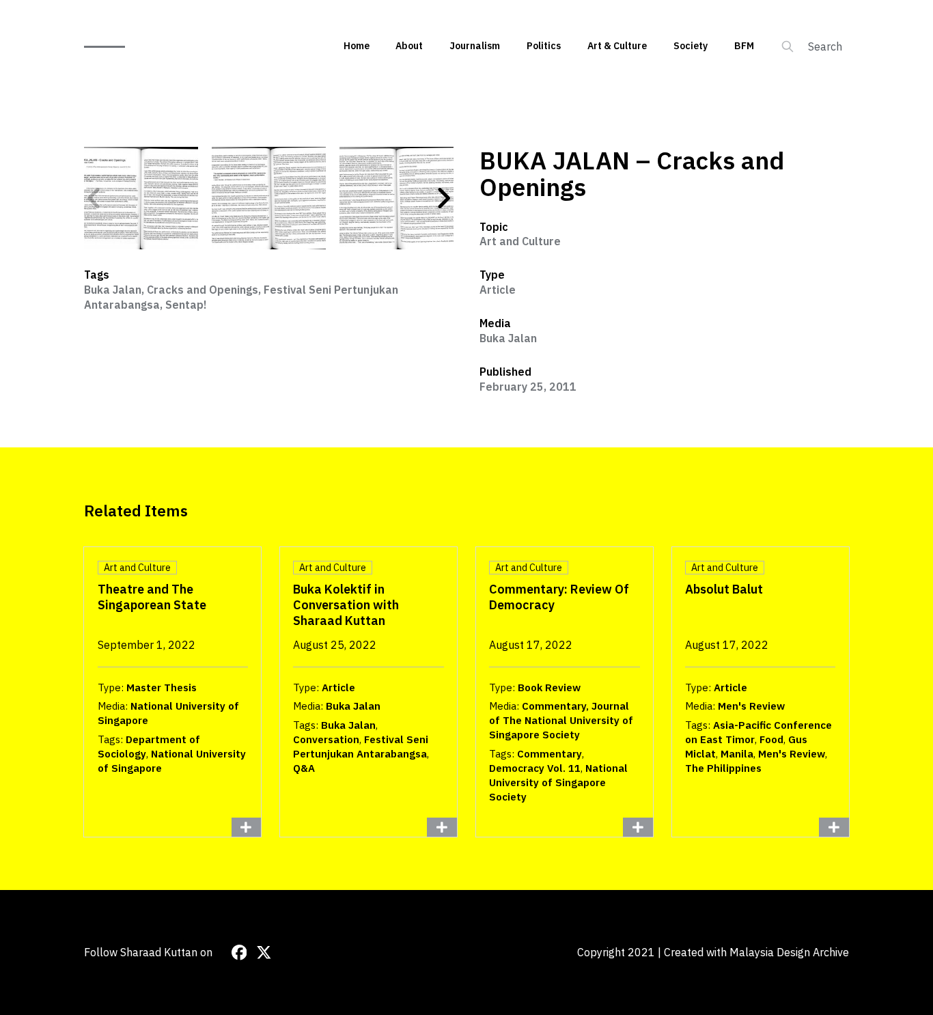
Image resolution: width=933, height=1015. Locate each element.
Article (497, 289)
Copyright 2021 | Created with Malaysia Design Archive (713, 952)
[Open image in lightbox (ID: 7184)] (141, 198)
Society (690, 46)
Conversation (326, 739)
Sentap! (186, 304)
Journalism (474, 46)
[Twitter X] (264, 952)
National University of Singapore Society (558, 782)
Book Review (549, 687)
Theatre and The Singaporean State (152, 597)
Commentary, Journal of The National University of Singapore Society (561, 720)
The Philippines (723, 768)
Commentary (549, 753)
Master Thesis (161, 687)
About (409, 46)
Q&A (304, 768)
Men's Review (751, 705)
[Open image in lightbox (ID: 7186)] (396, 198)
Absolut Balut (724, 589)
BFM (744, 46)
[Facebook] (239, 952)
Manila (737, 753)
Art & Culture (617, 46)
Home (357, 46)
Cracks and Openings (202, 289)
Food (771, 739)
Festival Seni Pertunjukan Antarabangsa (360, 746)
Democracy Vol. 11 (535, 768)
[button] (94, 198)
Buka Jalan (112, 289)
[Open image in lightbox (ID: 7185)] (269, 198)
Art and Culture (520, 241)
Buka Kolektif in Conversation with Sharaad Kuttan (346, 605)
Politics (544, 46)
